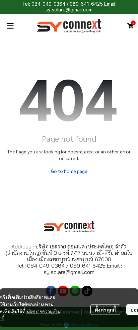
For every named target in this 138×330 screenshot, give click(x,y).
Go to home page (69, 171)
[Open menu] (10, 26)
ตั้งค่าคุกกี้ (105, 310)
